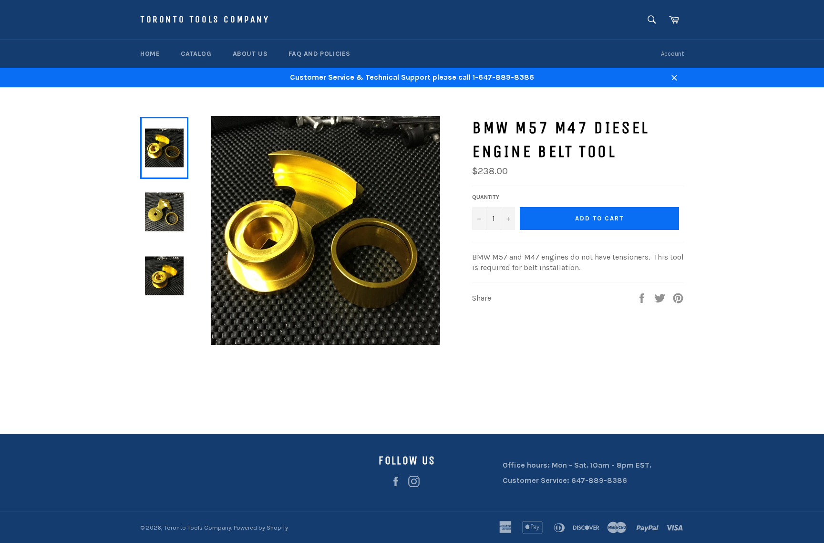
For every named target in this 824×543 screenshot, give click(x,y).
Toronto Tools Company (205, 19)
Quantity (485, 197)
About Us (250, 54)
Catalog (196, 54)
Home (150, 54)
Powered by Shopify (261, 527)
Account (672, 53)
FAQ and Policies (319, 54)
